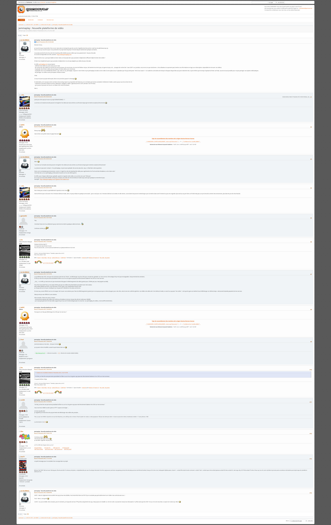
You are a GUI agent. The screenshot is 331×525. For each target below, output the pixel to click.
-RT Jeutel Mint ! (38, 448)
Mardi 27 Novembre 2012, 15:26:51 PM (43, 433)
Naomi (39, 257)
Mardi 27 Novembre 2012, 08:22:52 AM (43, 96)
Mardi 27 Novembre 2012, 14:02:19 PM (43, 369)
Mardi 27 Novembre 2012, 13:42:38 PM (43, 309)
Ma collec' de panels (105, 257)
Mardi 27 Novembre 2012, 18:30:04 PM (43, 492)
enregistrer (53, 2)
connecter (42, 2)
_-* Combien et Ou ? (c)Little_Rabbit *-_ (191, 141)
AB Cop (49, 257)
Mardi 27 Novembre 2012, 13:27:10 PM (43, 274)
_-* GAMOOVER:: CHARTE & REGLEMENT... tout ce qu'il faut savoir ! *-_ (162, 141)
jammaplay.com (43, 64)
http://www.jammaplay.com (64, 54)
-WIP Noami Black (49, 449)
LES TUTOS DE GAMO (48, 263)
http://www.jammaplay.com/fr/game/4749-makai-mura (54, 179)
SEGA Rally (44, 257)
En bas (19, 35)
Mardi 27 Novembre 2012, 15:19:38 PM (43, 401)
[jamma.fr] (20, 360)
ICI (59, 353)
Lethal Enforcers (56, 257)
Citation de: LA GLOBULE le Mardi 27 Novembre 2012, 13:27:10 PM (52, 372)
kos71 (23, 457)
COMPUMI (63, 257)
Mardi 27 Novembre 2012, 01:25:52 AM (45, 42)
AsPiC (22, 125)
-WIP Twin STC (56, 448)
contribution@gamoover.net (305, 8)
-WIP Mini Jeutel (67, 449)
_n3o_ (22, 95)
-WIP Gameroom (58, 449)
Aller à (287, 521)
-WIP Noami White (38, 449)
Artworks (84, 257)
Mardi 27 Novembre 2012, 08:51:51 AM (43, 187)
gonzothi (24, 216)
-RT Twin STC (47, 448)
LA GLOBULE (25, 40)
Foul (22, 339)
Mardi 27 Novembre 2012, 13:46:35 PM (43, 341)
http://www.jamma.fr (40, 353)
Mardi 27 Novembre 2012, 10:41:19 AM (43, 217)
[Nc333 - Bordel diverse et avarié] (20, 424)
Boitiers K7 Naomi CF (94, 257)
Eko (22, 431)
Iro (22, 240)
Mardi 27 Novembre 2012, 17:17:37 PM (43, 458)
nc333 (23, 400)
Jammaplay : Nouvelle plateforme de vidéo (45, 40)
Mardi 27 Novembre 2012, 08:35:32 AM (43, 158)
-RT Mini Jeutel (65, 448)
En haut (20, 514)
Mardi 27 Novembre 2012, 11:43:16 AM (43, 241)
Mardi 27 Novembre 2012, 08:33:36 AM (43, 126)
